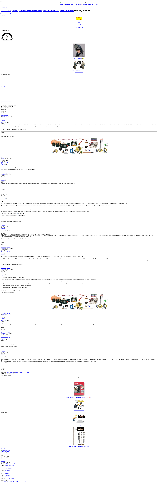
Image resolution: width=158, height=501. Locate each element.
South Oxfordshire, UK (5, 162)
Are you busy (7, 470)
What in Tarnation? (4, 86)
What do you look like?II (10, 463)
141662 (3, 225)
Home (61, 4)
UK (2, 196)
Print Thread (3, 109)
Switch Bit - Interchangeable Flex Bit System (79, 446)
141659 (3, 158)
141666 (3, 333)
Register (3, 7)
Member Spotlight (4, 448)
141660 (3, 174)
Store (97, 4)
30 (3, 455)
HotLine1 (21, 372)
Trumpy (28, 372)
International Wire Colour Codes (11, 467)
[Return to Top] (0, 1)
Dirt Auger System (79, 424)
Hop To (2, 373)
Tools (79, 22)
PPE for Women (78, 58)
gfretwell (16, 372)
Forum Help (22, 481)
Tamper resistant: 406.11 (9, 465)
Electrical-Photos (69, 4)
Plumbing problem (4, 115)
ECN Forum (6, 11)
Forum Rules (9, 481)
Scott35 (24, 372)
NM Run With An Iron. (9, 478)
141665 (3, 314)
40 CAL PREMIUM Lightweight (79, 70)
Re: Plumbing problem (5, 157)
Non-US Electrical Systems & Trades (58, 11)
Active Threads (10, 13)
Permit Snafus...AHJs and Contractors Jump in (14, 471)
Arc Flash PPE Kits (79, 72)
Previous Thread (4, 107)
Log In (7, 7)
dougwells (9, 372)
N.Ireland (3, 120)
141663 (3, 248)
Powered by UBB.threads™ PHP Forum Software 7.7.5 (11, 499)
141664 (3, 269)
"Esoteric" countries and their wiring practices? (14, 476)
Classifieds (78, 4)
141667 (3, 351)
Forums (15, 11)
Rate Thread (3, 111)
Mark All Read (16, 481)
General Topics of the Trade (30, 11)
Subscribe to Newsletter (88, 4)
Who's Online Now (5, 103)
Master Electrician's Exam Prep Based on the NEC (79, 397)
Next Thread (11, 107)
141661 (3, 193)
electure (12, 372)
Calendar (5, 13)
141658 (3, 116)
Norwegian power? (8, 468)
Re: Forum (7, 473)
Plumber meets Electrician (6, 101)
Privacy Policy (4, 481)
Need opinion (7, 475)
